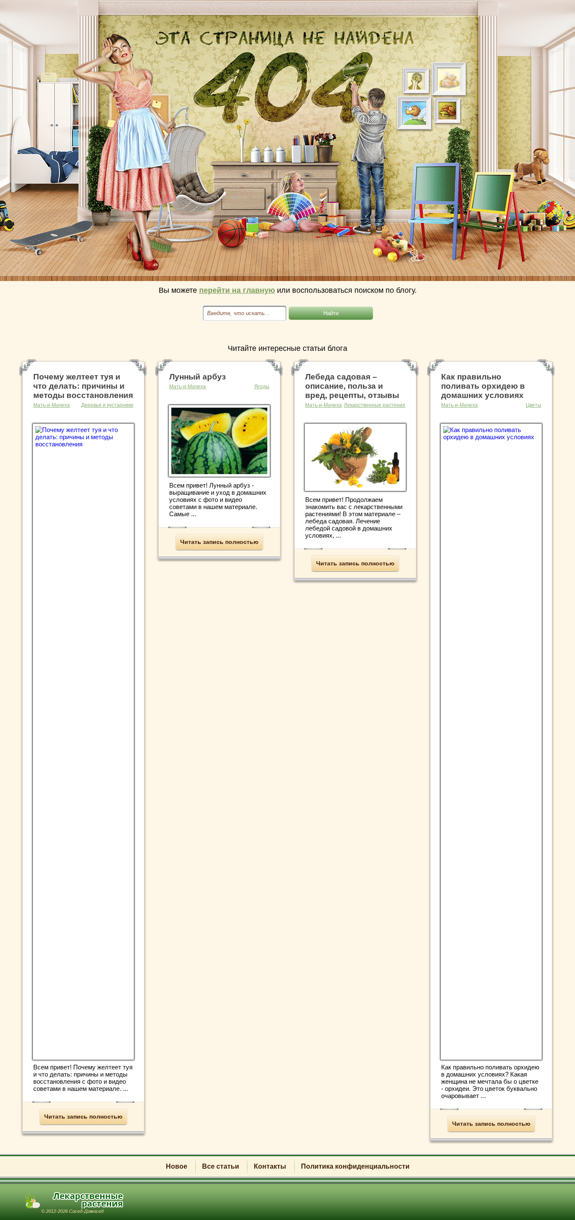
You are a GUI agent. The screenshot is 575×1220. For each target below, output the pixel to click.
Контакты (270, 1166)
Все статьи (220, 1166)
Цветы (533, 405)
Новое (176, 1166)
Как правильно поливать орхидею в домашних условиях (483, 386)
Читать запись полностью (83, 1116)
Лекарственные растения (374, 405)
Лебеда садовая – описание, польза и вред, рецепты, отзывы (352, 386)
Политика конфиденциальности (355, 1166)
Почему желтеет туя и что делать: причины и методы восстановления (83, 386)
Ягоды (261, 387)
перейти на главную (237, 290)
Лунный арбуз (197, 376)
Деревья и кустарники (107, 405)
